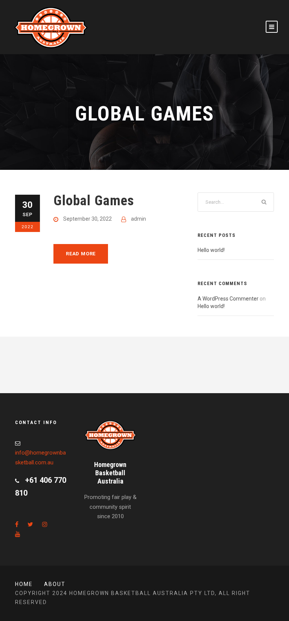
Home (24, 584)
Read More (81, 253)
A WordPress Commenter (228, 299)
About (54, 584)
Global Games (93, 200)
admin (138, 219)
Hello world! (211, 250)
